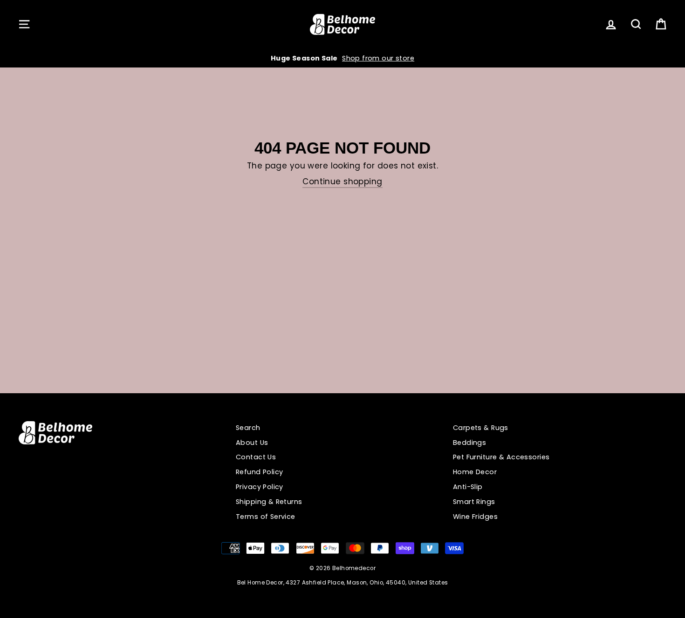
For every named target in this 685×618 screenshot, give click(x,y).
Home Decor (475, 472)
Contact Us (256, 457)
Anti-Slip (468, 486)
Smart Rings (474, 501)
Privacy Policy (259, 486)
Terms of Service (265, 516)
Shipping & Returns (269, 501)
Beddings (469, 442)
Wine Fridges (475, 516)
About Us (252, 442)
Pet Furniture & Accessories (501, 457)
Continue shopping (342, 181)
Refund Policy (259, 472)
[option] (342, 58)
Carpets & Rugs (480, 427)
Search (248, 427)
